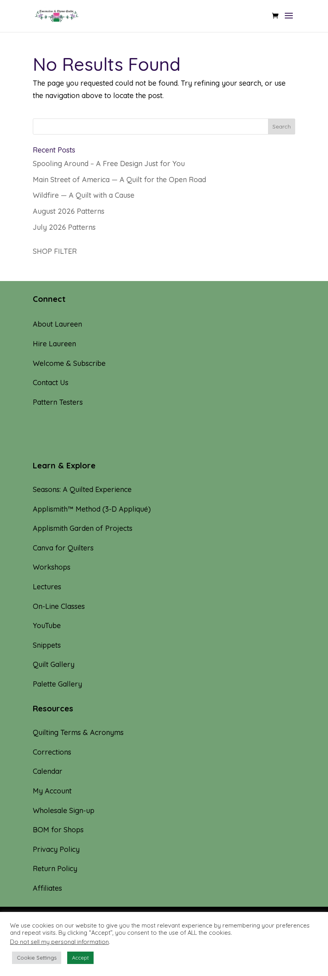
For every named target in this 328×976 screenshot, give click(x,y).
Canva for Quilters (63, 547)
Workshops (51, 567)
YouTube (47, 625)
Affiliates (47, 888)
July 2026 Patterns (64, 227)
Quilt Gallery (53, 664)
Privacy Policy (56, 849)
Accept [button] (80, 957)
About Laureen (57, 324)
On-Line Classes (59, 606)
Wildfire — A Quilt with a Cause (83, 195)
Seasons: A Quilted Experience (82, 489)
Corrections (52, 752)
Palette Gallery (57, 684)
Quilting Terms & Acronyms (78, 732)
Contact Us (50, 382)
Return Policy (55, 868)
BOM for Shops (58, 829)
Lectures (47, 586)
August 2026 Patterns (68, 211)
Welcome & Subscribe (69, 363)
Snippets (47, 645)
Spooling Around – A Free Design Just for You (109, 163)
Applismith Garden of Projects (82, 528)
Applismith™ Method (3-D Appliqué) (92, 509)
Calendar (47, 771)
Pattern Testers (58, 402)
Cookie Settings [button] (36, 957)
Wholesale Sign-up (63, 810)
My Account (52, 790)
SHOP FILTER (55, 251)
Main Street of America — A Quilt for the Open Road (119, 179)
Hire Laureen (54, 343)
